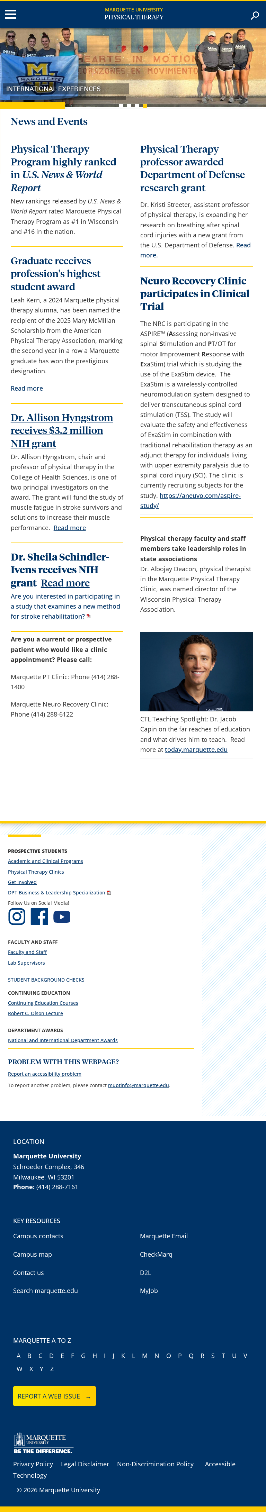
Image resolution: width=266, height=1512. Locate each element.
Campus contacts (38, 1236)
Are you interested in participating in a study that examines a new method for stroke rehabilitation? (65, 606)
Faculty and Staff (27, 952)
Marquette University (134, 9)
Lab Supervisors (26, 962)
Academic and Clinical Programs (45, 861)
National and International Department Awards (63, 1040)
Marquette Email (164, 1236)
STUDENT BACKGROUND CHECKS (46, 979)
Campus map (32, 1254)
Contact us (28, 1272)
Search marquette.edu (45, 1290)
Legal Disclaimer (85, 1464)
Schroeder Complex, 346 (48, 1167)
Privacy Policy (33, 1464)
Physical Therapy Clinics (36, 871)
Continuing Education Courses (43, 1003)
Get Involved (22, 882)
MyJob (149, 1290)
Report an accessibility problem (44, 1074)
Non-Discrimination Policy (155, 1464)
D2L (145, 1272)
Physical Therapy (134, 18)
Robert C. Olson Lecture (35, 1013)
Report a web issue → (54, 1396)
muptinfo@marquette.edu (138, 1085)
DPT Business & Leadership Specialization (56, 892)
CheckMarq (156, 1254)
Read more (27, 388)
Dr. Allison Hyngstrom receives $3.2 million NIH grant (62, 431)
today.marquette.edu (196, 749)
